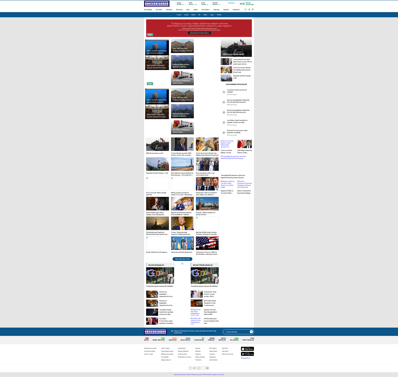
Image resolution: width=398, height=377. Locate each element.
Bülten (193, 15)
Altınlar (197, 348)
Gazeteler (236, 9)
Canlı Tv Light (148, 354)
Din (199, 15)
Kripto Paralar (248, 339)
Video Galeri (213, 351)
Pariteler (222, 339)
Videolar (216, 9)
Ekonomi (179, 9)
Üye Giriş (225, 348)
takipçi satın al (166, 360)
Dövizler (198, 351)
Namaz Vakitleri (159, 339)
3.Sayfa (179, 15)
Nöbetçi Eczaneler (167, 354)
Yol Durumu (234, 339)
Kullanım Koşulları (212, 374)
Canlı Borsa (182, 348)
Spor (188, 9)
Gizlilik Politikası (191, 374)
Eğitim (205, 15)
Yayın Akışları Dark (167, 351)
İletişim (183, 374)
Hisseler (211, 339)
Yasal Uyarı (221, 374)
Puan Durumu (199, 339)
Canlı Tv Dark (165, 348)
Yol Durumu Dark (149, 351)
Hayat (212, 15)
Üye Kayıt (225, 351)
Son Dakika (148, 9)
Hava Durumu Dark (150, 348)
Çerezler (199, 374)
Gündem (169, 9)
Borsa (146, 339)
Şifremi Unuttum (227, 354)
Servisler (159, 9)
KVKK (204, 374)
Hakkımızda (177, 374)
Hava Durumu (185, 339)
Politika (219, 15)
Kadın (196, 9)
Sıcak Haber (213, 360)
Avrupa (186, 15)
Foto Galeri (205, 9)
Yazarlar (226, 9)
